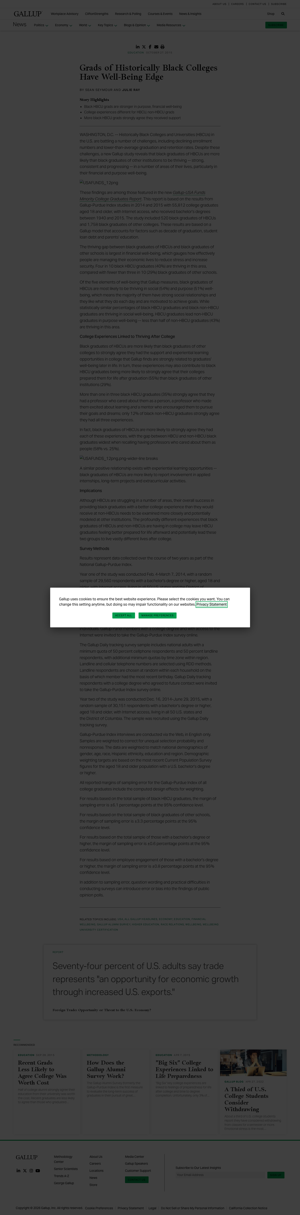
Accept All (123, 615)
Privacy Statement (212, 604)
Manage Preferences (157, 615)
